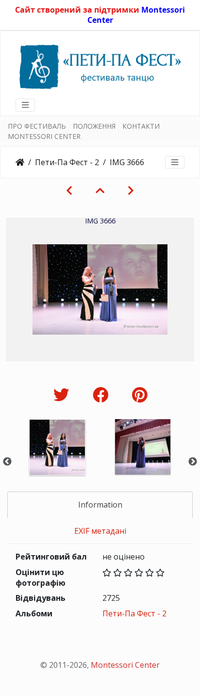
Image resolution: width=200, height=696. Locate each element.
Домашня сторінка (20, 162)
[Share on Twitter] (63, 395)
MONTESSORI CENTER (44, 136)
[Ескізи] (100, 190)
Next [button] (193, 462)
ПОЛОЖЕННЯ (94, 126)
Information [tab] (100, 504)
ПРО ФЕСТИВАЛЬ (37, 126)
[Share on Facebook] (102, 395)
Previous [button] (7, 462)
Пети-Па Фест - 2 (67, 162)
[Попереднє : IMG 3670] (69, 190)
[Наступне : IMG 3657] (131, 190)
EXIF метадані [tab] (100, 531)
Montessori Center (125, 665)
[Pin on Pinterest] (139, 395)
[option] (57, 460)
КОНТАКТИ (141, 126)
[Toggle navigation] (25, 105)
